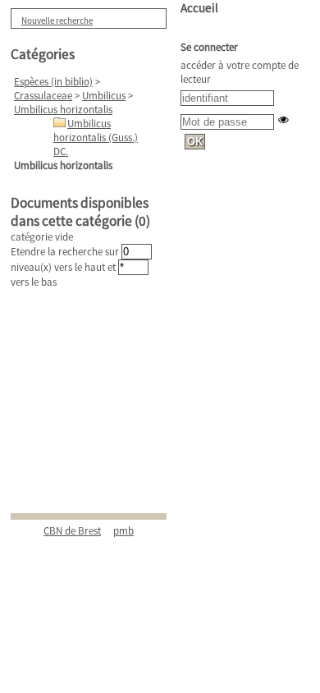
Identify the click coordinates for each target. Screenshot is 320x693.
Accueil (199, 8)
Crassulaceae (43, 96)
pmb (123, 531)
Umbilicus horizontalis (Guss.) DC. (95, 137)
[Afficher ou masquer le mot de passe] (283, 119)
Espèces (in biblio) (53, 82)
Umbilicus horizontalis (63, 110)
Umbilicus (104, 96)
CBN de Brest (72, 531)
